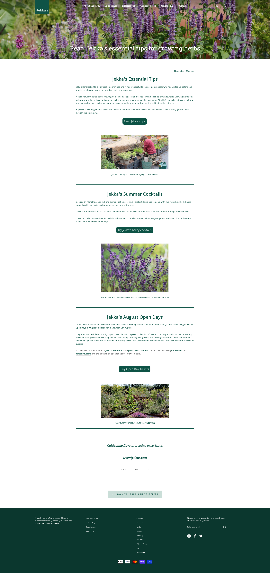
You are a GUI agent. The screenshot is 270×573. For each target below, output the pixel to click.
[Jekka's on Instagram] (189, 536)
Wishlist (182, 5)
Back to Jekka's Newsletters (137, 494)
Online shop (110, 5)
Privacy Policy (142, 544)
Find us (139, 531)
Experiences (128, 5)
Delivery (140, 535)
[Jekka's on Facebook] (195, 536)
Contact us (141, 523)
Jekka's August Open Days (135, 317)
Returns (140, 539)
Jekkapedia (167, 5)
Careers (140, 518)
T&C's (139, 548)
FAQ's (139, 527)
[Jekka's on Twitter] (200, 536)
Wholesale (141, 552)
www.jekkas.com (135, 458)
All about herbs (148, 5)
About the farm (92, 5)
